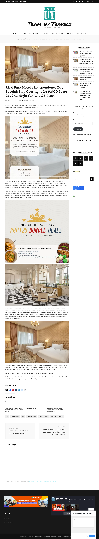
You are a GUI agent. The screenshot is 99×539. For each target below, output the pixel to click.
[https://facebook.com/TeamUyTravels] (91, 158)
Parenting (70, 33)
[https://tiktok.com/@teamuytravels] (80, 163)
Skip (87, 535)
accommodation (15, 416)
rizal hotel (53, 416)
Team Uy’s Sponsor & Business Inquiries (15, 1)
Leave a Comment (29, 100)
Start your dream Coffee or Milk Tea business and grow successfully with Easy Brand (86, 96)
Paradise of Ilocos (31, 408)
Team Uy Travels (49, 24)
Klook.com (76, 171)
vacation (60, 416)
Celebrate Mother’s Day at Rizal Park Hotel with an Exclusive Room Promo (14, 409)
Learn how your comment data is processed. (42, 481)
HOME (15, 33)
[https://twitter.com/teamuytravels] (80, 158)
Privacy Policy (8, 522)
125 (7, 416)
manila (40, 416)
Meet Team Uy (81, 33)
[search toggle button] (92, 1)
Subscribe (78, 129)
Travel (23, 33)
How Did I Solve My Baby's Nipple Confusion (85, 86)
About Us (7, 518)
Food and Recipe (34, 33)
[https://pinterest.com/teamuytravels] (86, 158)
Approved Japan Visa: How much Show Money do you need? (86, 72)
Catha (8, 100)
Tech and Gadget (57, 33)
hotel (23, 416)
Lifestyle (45, 33)
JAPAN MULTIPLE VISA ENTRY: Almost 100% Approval (86, 54)
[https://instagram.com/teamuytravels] (75, 158)
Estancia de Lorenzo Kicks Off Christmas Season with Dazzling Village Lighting (55, 409)
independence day (31, 416)
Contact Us (7, 520)
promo (46, 416)
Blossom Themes (61, 536)
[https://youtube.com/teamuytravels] (75, 163)
